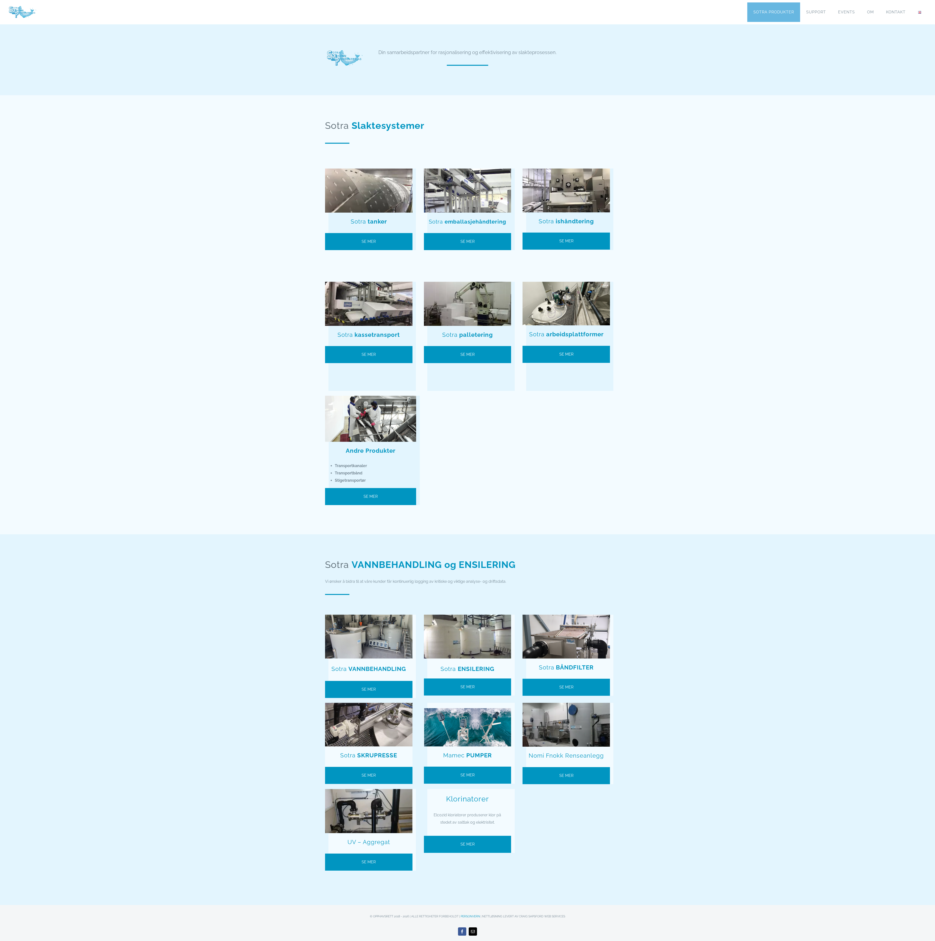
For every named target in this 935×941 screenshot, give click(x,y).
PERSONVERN (470, 916)
